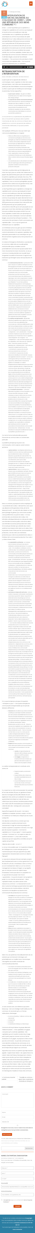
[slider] (31, 67)
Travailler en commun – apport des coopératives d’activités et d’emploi (25, 1079)
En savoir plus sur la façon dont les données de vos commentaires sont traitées (16, 1141)
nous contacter (17, 1229)
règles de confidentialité (17, 1200)
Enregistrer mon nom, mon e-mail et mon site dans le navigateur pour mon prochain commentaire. (17, 1129)
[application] (18, 67)
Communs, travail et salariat (8, 1078)
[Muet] (28, 67)
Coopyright (28, 1218)
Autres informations (6, 1191)
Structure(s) (4, 1183)
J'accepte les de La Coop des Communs (17, 1201)
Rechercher (29, 1148)
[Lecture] (4, 67)
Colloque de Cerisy (15, 12)
